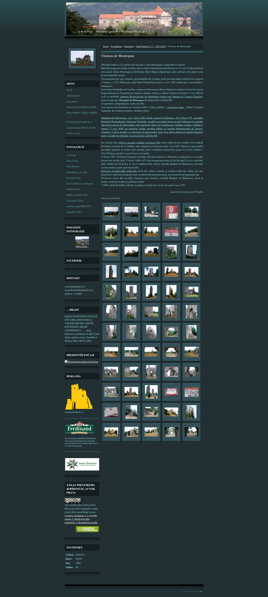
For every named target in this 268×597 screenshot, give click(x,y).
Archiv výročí (73, 133)
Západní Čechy (74, 212)
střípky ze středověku (77, 195)
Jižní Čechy (72, 161)
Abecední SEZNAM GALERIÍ (81, 107)
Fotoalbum (72, 101)
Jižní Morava (73, 166)
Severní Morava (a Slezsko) (80, 183)
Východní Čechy (75, 200)
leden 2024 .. (82, 246)
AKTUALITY (73, 96)
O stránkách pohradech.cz (79, 122)
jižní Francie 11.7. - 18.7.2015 (151, 46)
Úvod (69, 90)
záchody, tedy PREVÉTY (79, 206)
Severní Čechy (74, 178)
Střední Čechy (74, 189)
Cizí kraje (71, 155)
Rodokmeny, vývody (77, 172)
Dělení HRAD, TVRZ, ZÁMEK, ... (82, 115)
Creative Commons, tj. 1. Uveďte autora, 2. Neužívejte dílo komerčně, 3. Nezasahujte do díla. (81, 519)
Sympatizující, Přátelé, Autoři (81, 127)
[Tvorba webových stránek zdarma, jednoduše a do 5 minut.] (201, 592)
